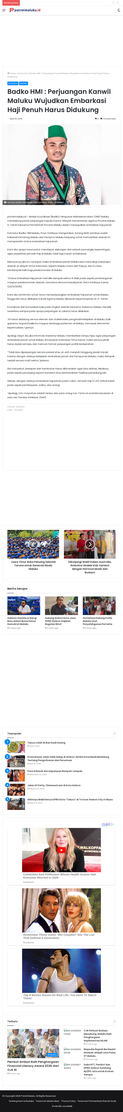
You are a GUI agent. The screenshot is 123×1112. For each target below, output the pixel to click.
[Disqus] (61, 680)
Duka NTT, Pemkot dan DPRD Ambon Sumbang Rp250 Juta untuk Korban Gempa (99, 1069)
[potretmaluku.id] (25, 10)
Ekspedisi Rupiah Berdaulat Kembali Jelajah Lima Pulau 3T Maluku (100, 1053)
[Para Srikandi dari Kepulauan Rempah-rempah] (16, 776)
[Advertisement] (61, 39)
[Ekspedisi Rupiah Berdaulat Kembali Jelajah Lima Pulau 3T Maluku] (72, 1054)
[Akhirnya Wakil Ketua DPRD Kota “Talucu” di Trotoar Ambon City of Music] (16, 804)
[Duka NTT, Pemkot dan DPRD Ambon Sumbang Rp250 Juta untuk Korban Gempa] (72, 1069)
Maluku (23, 83)
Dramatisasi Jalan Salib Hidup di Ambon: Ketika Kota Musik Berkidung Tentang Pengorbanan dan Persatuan (68, 758)
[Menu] (4, 11)
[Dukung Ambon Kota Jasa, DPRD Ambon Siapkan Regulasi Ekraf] (61, 605)
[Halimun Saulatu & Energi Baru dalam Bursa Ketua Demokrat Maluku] (23, 605)
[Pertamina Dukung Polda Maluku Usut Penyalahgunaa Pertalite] (99, 605)
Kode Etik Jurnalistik (62, 1106)
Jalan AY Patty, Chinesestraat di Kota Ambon (54, 785)
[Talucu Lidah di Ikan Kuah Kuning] (16, 747)
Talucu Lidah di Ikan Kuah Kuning (46, 742)
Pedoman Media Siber (47, 1101)
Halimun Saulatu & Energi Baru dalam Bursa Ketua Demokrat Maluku (22, 621)
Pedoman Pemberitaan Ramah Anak (97, 1101)
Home (12, 73)
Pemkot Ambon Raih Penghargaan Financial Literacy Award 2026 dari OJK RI (33, 1066)
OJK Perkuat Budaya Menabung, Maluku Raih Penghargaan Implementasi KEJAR (98, 1035)
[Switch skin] (119, 11)
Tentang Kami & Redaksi (21, 1101)
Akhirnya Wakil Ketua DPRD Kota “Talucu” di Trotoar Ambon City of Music (70, 799)
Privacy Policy (69, 1101)
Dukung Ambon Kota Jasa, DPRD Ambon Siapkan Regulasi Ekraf (60, 621)
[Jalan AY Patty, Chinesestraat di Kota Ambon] (16, 790)
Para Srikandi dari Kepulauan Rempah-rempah (54, 771)
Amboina (23, 73)
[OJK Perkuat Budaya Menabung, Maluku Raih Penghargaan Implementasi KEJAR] (72, 1035)
